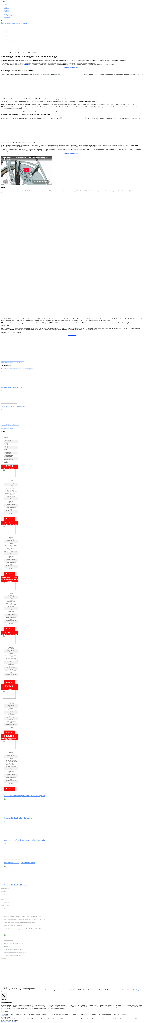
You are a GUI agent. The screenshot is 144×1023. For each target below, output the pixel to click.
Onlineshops (10, 15)
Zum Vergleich (72, 335)
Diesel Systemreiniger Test (12, 955)
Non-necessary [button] (4, 1015)
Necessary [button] (3, 1009)
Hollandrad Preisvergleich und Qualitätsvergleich (17, 369)
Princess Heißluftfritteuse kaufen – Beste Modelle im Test (22, 916)
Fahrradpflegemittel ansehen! (72, 67)
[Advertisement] (31, 48)
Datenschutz (4, 894)
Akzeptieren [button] (4, 991)
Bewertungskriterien (6, 902)
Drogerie (6, 10)
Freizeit (6, 7)
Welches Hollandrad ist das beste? (11, 362)
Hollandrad (7, 52)
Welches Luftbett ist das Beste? (14, 943)
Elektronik (6, 11)
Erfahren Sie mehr (126, 990)
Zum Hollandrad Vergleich (7, 428)
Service (6, 14)
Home (5, 4)
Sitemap (3, 899)
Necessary (5, 1011)
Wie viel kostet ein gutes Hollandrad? (12, 361)
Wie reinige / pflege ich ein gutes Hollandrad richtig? (25, 840)
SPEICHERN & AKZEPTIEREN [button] (9, 1021)
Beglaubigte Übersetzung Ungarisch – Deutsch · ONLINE (22, 929)
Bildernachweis (5, 896)
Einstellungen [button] (136, 990)
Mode (5, 13)
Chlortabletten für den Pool (13, 949)
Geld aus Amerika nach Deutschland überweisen (19, 922)
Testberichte (7, 17)
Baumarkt (6, 8)
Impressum (3, 891)
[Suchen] (1, 20)
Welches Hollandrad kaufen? (10, 425)
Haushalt (6, 5)
